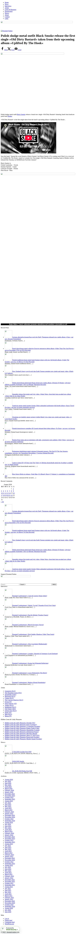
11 (4, 493)
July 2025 (8, 803)
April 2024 (8, 829)
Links (6, 18)
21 (10, 495)
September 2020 (10, 906)
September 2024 (10, 820)
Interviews (8, 6)
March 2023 (8, 853)
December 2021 (10, 879)
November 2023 (10, 838)
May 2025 (8, 806)
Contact (7, 17)
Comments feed (10, 922)
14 (10, 493)
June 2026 (8, 783)
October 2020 (9, 904)
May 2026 (8, 785)
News (6, 4)
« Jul (2, 502)
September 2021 (10, 885)
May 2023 (8, 849)
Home (7, 2)
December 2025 (10, 794)
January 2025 (9, 813)
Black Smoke (21, 114)
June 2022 (8, 869)
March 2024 (8, 831)
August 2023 (9, 844)
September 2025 (10, 799)
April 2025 (8, 808)
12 (6, 493)
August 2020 (9, 908)
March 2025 (8, 810)
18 (4, 495)
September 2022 (10, 863)
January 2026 (9, 792)
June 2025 (8, 804)
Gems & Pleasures (10, 9)
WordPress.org (9, 924)
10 (2, 493)
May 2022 (8, 871)
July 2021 (8, 888)
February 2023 (9, 854)
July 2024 (8, 824)
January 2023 (9, 856)
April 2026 (8, 787)
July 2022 (8, 867)
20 (8, 495)
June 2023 (8, 847)
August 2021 (9, 887)
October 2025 (9, 797)
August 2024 (9, 822)
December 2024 (10, 815)
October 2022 (9, 862)
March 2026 (8, 788)
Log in (7, 918)
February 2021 (9, 897)
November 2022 (10, 860)
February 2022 (9, 876)
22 (12, 495)
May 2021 (8, 892)
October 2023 (9, 840)
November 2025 (10, 795)
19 (6, 495)
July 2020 (8, 910)
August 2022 (9, 865)
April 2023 (8, 851)
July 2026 (8, 781)
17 (2, 495)
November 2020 (10, 903)
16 (14, 493)
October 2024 (9, 819)
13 (8, 493)
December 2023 (10, 837)
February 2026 (9, 790)
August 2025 (9, 801)
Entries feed (8, 920)
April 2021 (8, 894)
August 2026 (9, 779)
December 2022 (10, 858)
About (7, 15)
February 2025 (9, 812)
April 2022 (8, 872)
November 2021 (10, 881)
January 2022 (9, 878)
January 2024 (9, 835)
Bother (10, 116)
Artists (7, 8)
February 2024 (9, 833)
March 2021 (8, 896)
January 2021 (9, 899)
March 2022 (8, 874)
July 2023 (8, 846)
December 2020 (10, 901)
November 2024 (10, 817)
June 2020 (8, 912)
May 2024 (8, 828)
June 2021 (8, 890)
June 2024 (8, 826)
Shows (7, 13)
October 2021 (9, 883)
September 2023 (10, 842)
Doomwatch (8, 11)
